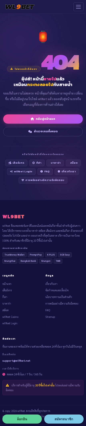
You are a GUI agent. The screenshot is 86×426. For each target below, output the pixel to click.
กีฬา (39, 163)
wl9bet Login (23, 171)
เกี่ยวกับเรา (69, 171)
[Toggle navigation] (78, 6)
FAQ (47, 171)
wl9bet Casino (10, 316)
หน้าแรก (6, 283)
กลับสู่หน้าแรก (46, 119)
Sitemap (50, 316)
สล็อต (74, 163)
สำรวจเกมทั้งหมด (46, 131)
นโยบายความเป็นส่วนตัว (58, 297)
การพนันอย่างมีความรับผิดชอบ (44, 180)
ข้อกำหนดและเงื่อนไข (57, 290)
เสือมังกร (18, 163)
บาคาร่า (56, 163)
